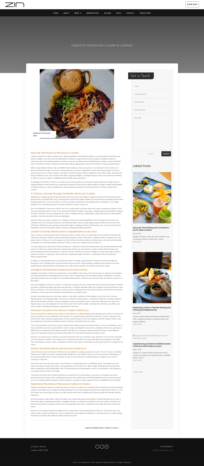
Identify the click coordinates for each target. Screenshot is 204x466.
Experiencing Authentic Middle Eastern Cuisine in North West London (152, 344)
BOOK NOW (192, 4)
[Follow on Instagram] (97, 447)
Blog (118, 13)
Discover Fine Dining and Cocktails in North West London (151, 228)
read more (137, 242)
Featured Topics (109, 462)
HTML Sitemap (96, 462)
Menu (76, 13)
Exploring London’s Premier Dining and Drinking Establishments (152, 308)
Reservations (93, 13)
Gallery (107, 13)
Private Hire (145, 13)
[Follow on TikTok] (107, 447)
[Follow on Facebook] (102, 447)
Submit (166, 153)
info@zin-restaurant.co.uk (162, 450)
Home (55, 13)
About (66, 13)
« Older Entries (138, 372)
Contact (130, 13)
